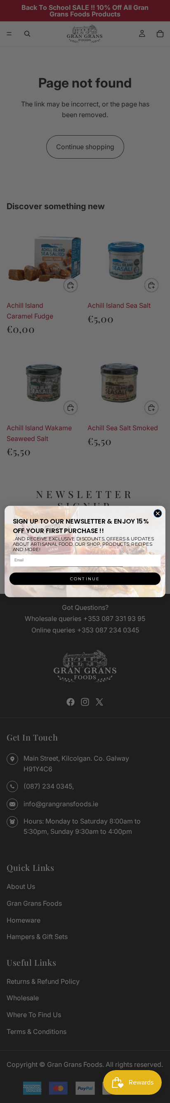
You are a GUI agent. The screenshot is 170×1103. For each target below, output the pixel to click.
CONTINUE (85, 578)
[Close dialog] (157, 513)
